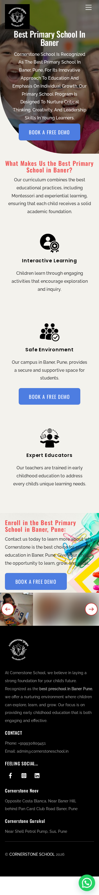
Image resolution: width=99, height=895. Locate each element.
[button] (7, 609)
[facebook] (10, 775)
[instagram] (23, 775)
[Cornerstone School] (17, 27)
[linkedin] (37, 775)
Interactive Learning (49, 260)
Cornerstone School (32, 854)
